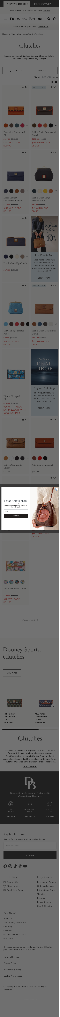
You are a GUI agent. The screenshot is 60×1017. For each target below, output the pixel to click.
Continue (14, 515)
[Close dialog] (55, 489)
